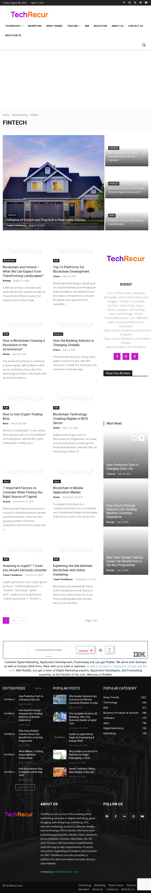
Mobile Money (20, 115)
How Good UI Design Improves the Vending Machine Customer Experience (121, 511)
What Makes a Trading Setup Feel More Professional (31, 754)
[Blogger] (106, 816)
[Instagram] (129, 3)
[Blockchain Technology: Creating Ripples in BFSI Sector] (75, 398)
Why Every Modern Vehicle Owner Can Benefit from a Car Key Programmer (124, 561)
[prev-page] (134, 438)
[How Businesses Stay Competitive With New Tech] (9, 772)
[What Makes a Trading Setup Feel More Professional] (9, 754)
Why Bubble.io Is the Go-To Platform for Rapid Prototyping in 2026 (83, 754)
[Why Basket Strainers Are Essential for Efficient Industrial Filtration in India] (59, 699)
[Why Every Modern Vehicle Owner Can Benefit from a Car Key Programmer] (125, 551)
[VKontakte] (142, 816)
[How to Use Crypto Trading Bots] (25, 398)
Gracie (6, 501)
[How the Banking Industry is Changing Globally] (75, 324)
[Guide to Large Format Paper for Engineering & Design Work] (59, 737)
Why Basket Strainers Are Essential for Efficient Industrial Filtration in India (83, 699)
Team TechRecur (12, 574)
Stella (6, 354)
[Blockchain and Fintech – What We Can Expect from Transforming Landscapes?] (25, 251)
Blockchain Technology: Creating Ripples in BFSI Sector (70, 418)
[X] (135, 3)
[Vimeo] (140, 3)
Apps (112, 216)
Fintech (12, 215)
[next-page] (22, 620)
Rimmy (7, 280)
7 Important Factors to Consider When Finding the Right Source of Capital (22, 492)
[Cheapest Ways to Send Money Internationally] (126, 214)
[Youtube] (146, 3)
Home (6, 115)
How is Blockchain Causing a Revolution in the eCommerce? (24, 345)
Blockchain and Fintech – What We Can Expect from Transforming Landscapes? (23, 271)
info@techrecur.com (66, 871)
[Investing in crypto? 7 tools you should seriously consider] (25, 549)
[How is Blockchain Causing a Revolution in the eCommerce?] (25, 324)
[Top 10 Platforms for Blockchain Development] (75, 251)
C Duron (110, 473)
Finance (58, 334)
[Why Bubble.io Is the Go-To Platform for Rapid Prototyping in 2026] (59, 754)
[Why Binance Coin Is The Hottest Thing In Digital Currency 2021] (126, 182)
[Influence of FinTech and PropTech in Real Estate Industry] (53, 182)
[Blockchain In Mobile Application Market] (75, 472)
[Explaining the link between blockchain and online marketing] (75, 549)
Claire (56, 276)
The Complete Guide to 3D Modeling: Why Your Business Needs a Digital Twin (83, 718)
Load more (24, 787)
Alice (5, 423)
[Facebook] (124, 3)
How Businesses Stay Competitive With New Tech (30, 772)
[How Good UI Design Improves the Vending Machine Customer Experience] (125, 503)
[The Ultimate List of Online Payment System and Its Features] (126, 150)
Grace (56, 349)
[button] (143, 45)
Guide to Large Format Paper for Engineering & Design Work (81, 737)
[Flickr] (124, 816)
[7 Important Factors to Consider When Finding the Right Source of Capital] (25, 472)
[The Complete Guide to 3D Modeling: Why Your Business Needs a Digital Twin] (59, 717)
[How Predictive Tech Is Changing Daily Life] (125, 454)
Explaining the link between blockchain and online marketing (72, 570)
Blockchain (9, 260)
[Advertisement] (75, 79)
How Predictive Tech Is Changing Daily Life (122, 466)
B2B (56, 260)
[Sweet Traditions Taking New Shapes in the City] (59, 772)
